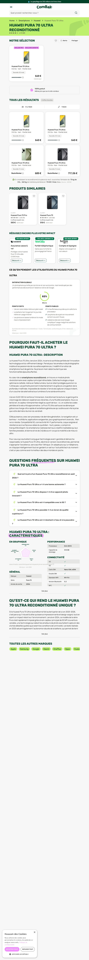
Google (36, 649)
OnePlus (57, 649)
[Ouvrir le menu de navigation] (11, 7)
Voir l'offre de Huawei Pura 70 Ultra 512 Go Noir (62, 127)
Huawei (37, 20)
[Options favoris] (56, 40)
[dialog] (19, 944)
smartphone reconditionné (34, 377)
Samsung (24, 649)
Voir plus (44, 591)
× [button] (34, 932)
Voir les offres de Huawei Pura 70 (52, 209)
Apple (13, 649)
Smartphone (24, 20)
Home (11, 20)
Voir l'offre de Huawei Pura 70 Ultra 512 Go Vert (26, 63)
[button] (18, 77)
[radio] (10, 33)
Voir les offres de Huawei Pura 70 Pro (23, 209)
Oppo (67, 649)
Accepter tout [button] (12, 949)
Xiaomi (46, 649)
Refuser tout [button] (27, 949)
